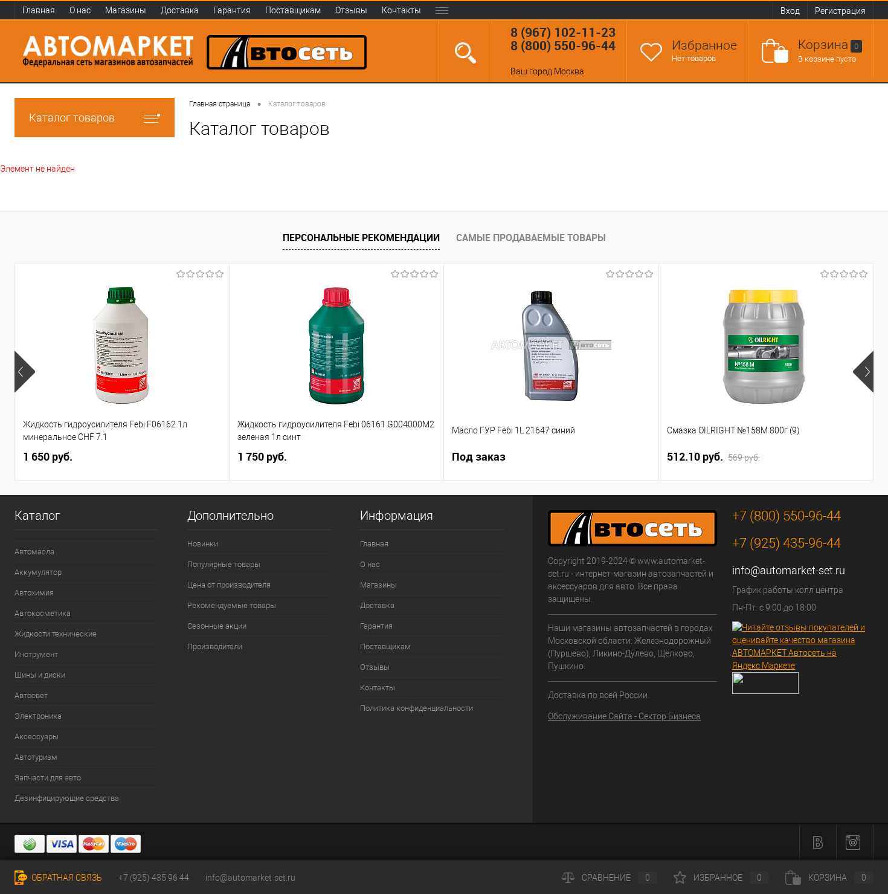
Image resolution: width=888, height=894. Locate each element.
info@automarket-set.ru (788, 570)
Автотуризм (35, 757)
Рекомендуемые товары (231, 605)
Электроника (38, 716)
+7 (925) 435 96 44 (153, 878)
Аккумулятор (38, 572)
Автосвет (31, 695)
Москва (569, 71)
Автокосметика (42, 613)
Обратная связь (66, 878)
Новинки (202, 543)
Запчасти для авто (47, 777)
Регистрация (840, 11)
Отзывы (351, 10)
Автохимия (34, 592)
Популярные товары (223, 564)
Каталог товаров (72, 117)
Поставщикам (293, 10)
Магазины (125, 10)
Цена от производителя (229, 584)
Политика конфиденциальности (416, 708)
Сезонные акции (216, 625)
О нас (80, 10)
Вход (790, 11)
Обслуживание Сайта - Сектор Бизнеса (624, 716)
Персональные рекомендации (361, 237)
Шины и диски (39, 674)
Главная (38, 10)
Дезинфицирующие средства (66, 798)
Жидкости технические (55, 633)
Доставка (180, 10)
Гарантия (232, 10)
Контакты (401, 10)
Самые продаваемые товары (531, 237)
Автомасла (34, 551)
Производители (214, 646)
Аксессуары (36, 736)
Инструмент (36, 654)
